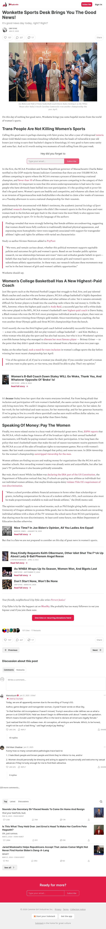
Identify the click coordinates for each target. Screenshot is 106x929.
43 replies (13, 738)
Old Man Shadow (14, 747)
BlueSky (45, 606)
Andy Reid (56, 307)
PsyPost (51, 241)
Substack (39, 923)
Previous (12, 650)
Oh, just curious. (10, 833)
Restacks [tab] (20, 670)
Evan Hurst (19, 816)
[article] (53, 814)
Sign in (98, 4)
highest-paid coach (77, 310)
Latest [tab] (12, 801)
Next (95, 650)
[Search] (101, 801)
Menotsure (11, 695)
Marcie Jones (20, 531)
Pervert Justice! (58, 600)
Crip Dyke (13, 28)
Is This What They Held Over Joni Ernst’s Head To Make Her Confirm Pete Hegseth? (44, 828)
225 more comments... (10, 787)
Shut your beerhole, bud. (14, 812)
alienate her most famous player (60, 339)
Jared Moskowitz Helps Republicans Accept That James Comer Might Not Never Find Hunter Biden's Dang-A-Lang (45, 849)
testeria (100, 135)
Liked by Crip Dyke (16, 699)
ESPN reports (91, 431)
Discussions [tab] (23, 801)
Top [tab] (5, 801)
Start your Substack (45, 916)
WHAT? (5, 854)
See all (7, 867)
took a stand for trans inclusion (45, 350)
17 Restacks (36, 630)
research (17, 209)
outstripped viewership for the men (53, 454)
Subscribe (86, 4)
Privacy (58, 909)
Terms (66, 909)
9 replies (13, 775)
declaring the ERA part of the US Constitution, (71, 474)
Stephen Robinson (18, 560)
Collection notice (78, 909)
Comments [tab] (9, 670)
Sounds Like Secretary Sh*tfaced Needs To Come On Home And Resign (43, 809)
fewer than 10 (25, 180)
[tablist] (14, 670)
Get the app (66, 916)
